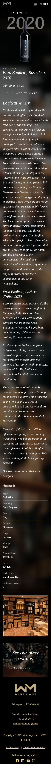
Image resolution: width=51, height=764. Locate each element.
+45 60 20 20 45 (25, 718)
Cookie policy (13, 747)
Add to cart (27, 93)
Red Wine (10, 68)
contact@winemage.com (25, 723)
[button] (18, 13)
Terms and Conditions (34, 747)
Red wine (35, 471)
